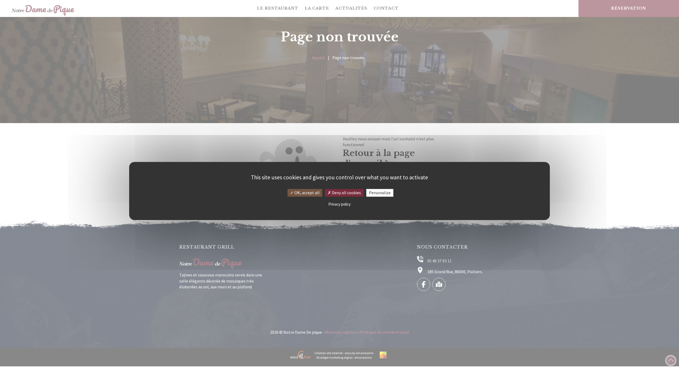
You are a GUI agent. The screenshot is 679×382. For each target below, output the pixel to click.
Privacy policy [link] (339, 204)
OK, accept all (307, 192)
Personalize (380, 192)
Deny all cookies (346, 192)
